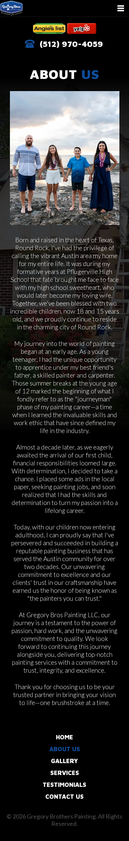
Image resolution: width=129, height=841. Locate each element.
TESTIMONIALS (64, 784)
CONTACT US (64, 796)
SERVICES (64, 772)
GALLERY (64, 760)
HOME (64, 737)
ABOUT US (64, 749)
